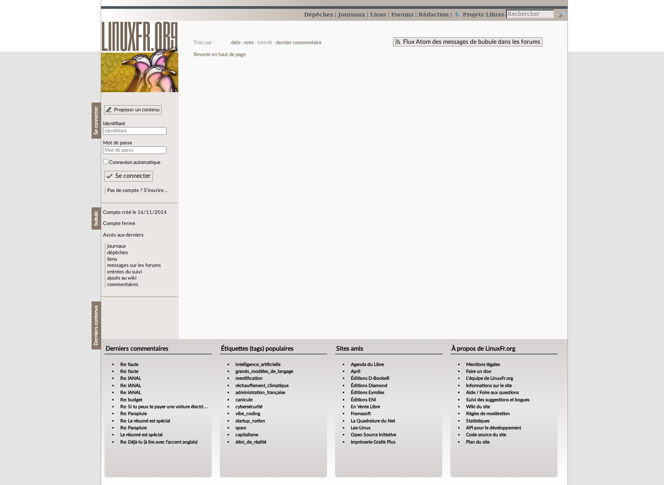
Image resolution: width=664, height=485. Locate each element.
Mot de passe (117, 143)
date (236, 42)
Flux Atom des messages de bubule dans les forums (471, 42)
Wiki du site (478, 406)
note (249, 42)
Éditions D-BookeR (370, 378)
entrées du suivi (124, 272)
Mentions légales (483, 364)
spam (241, 427)
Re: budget (131, 399)
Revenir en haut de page (220, 54)
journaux (116, 246)
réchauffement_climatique (262, 385)
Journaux (351, 14)
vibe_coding (248, 413)
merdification (249, 378)
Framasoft (361, 413)
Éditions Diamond (369, 385)
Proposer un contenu (136, 110)
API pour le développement (493, 427)
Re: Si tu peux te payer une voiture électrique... (167, 406)
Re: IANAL (130, 378)
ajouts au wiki (121, 278)
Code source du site (486, 434)
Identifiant (114, 123)
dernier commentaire (299, 42)
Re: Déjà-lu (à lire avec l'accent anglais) (159, 442)
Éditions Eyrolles (367, 392)
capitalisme (247, 434)
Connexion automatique (135, 162)
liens (112, 259)
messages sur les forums (134, 265)
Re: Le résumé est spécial (145, 421)
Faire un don (478, 371)
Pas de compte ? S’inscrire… (137, 190)
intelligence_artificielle (258, 364)
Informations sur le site (489, 385)
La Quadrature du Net (373, 421)
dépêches (117, 252)
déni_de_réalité (251, 442)
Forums (402, 14)
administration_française (260, 392)
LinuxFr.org (139, 52)
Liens (378, 14)
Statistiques (478, 421)
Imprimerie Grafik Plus (373, 442)
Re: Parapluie (133, 413)
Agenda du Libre (367, 364)
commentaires (122, 284)
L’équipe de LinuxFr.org (489, 378)
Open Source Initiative (373, 434)
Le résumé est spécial (141, 434)
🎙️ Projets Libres (479, 14)
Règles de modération (488, 413)
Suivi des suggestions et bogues (498, 399)
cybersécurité (249, 406)
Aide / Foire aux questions (492, 392)
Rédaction (433, 14)
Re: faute (129, 364)
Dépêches (318, 14)
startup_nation (250, 421)
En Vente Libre (365, 406)
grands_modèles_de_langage (264, 371)
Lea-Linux (360, 427)
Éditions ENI (363, 399)
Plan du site (478, 442)
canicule (244, 399)
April (355, 371)
